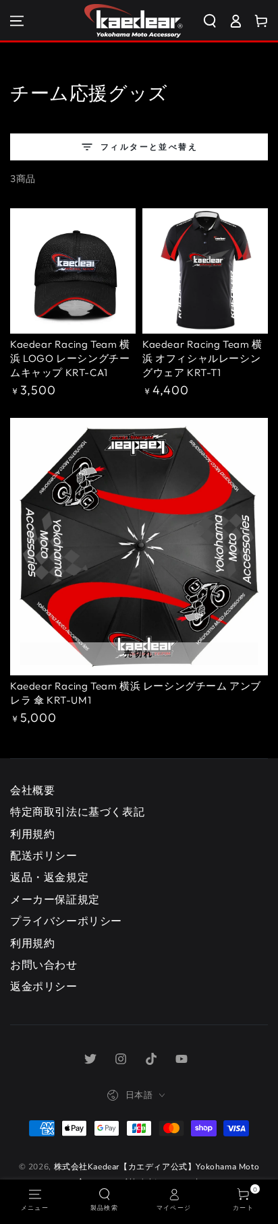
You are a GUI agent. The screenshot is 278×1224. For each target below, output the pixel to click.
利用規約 (32, 834)
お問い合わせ (44, 965)
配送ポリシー (44, 856)
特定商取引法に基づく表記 (77, 812)
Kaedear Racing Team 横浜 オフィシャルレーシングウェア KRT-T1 (202, 358)
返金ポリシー (44, 986)
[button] (215, 20)
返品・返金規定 (49, 877)
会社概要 (32, 790)
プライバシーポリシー (66, 921)
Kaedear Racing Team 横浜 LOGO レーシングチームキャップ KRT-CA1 (70, 358)
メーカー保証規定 (55, 899)
